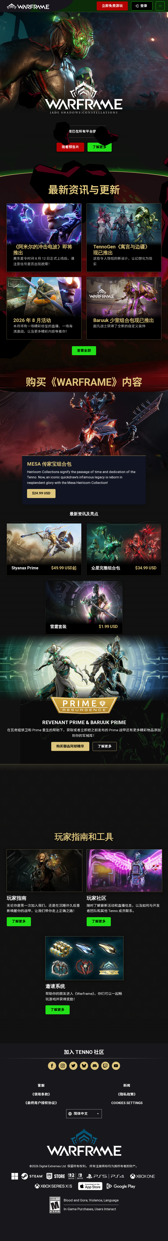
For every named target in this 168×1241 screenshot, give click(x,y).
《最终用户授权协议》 (41, 1103)
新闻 (126, 1085)
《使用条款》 (41, 1094)
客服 (41, 1085)
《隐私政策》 (126, 1094)
